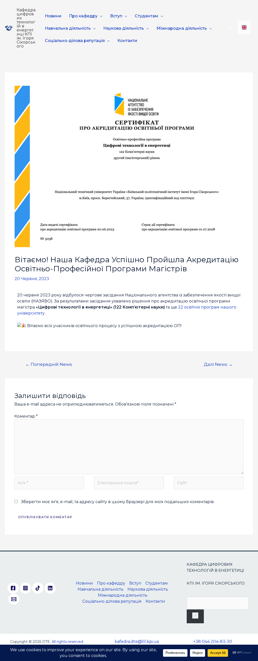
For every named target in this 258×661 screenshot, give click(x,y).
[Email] (13, 599)
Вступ (116, 16)
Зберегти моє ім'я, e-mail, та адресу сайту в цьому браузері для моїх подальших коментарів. (117, 501)
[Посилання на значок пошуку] (230, 28)
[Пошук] (195, 616)
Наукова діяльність (123, 28)
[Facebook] (13, 588)
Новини (53, 16)
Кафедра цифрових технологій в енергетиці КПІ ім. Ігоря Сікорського (26, 28)
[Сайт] (208, 483)
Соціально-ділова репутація (75, 40)
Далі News (218, 364)
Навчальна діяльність (68, 28)
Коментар (26, 416)
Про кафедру (83, 16)
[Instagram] (25, 588)
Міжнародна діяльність (181, 28)
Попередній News (48, 364)
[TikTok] (37, 588)
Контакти (127, 40)
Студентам (146, 16)
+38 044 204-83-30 (212, 641)
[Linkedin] (50, 588)
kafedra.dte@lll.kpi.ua (137, 641)
